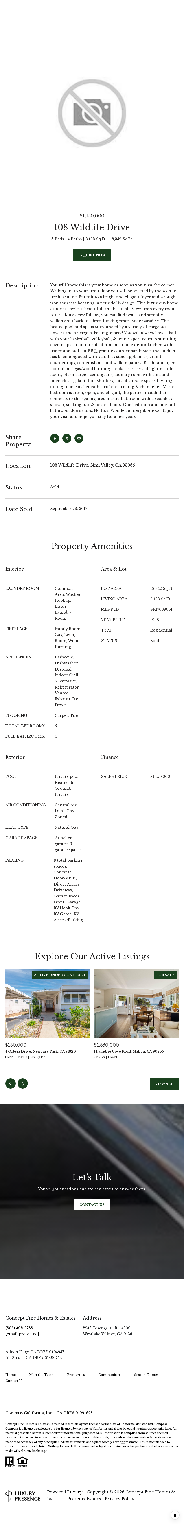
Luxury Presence (77, 1495)
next (23, 1083)
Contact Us (14, 1381)
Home (10, 1375)
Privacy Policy (119, 1498)
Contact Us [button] (92, 1205)
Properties (76, 1375)
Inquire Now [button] (92, 255)
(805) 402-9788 (19, 1328)
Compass (11, 1428)
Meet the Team (41, 1375)
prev (10, 1083)
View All (164, 1084)
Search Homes (146, 1375)
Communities (109, 1375)
